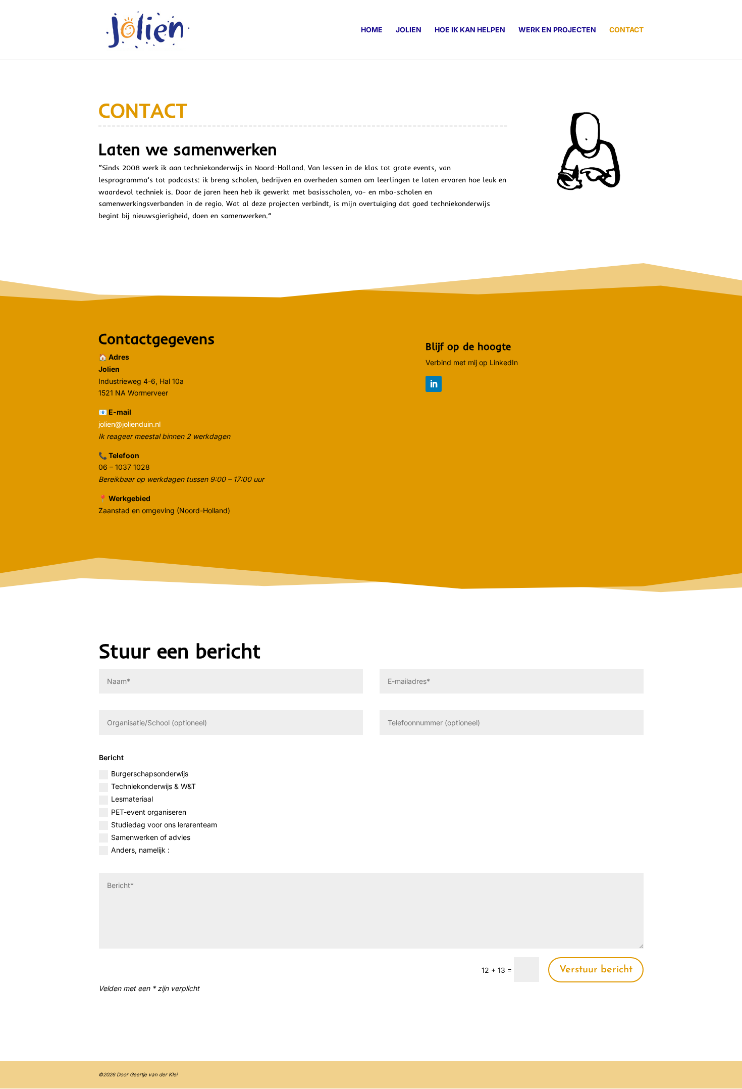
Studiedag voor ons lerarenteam (164, 824)
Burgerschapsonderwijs (149, 773)
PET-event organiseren (148, 812)
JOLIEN (408, 30)
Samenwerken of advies (150, 837)
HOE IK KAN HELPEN (470, 30)
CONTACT (626, 30)
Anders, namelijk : (140, 850)
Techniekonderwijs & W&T (153, 786)
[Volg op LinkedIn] (434, 384)
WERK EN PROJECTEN (557, 30)
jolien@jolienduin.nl (129, 424)
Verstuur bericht (595, 970)
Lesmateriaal (132, 799)
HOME (372, 30)
